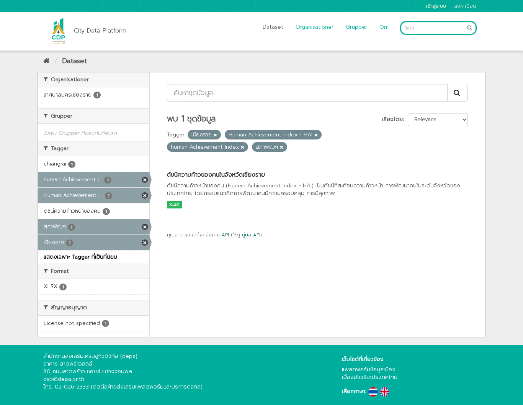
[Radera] (215, 135)
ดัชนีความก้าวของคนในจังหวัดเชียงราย (216, 174)
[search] (457, 93)
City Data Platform (100, 30)
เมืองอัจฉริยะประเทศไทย (369, 377)
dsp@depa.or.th (63, 379)
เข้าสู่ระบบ (436, 6)
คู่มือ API (251, 234)
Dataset (273, 27)
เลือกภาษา (353, 391)
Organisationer (314, 27)
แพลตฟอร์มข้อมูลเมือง (369, 370)
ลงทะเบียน (465, 6)
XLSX (174, 204)
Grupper (356, 27)
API (225, 234)
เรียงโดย (392, 119)
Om (384, 27)
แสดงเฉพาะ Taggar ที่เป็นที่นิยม (80, 257)
